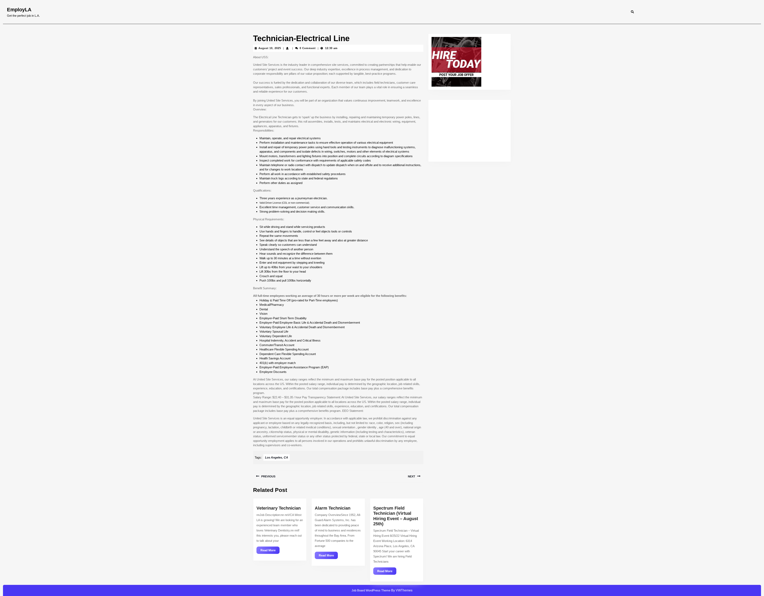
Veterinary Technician (278, 508)
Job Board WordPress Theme (371, 590)
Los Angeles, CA (276, 457)
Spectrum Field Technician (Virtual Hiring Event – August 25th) (395, 516)
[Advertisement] (470, 131)
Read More (270, 551)
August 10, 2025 (269, 48)
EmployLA (19, 9)
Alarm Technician (332, 508)
